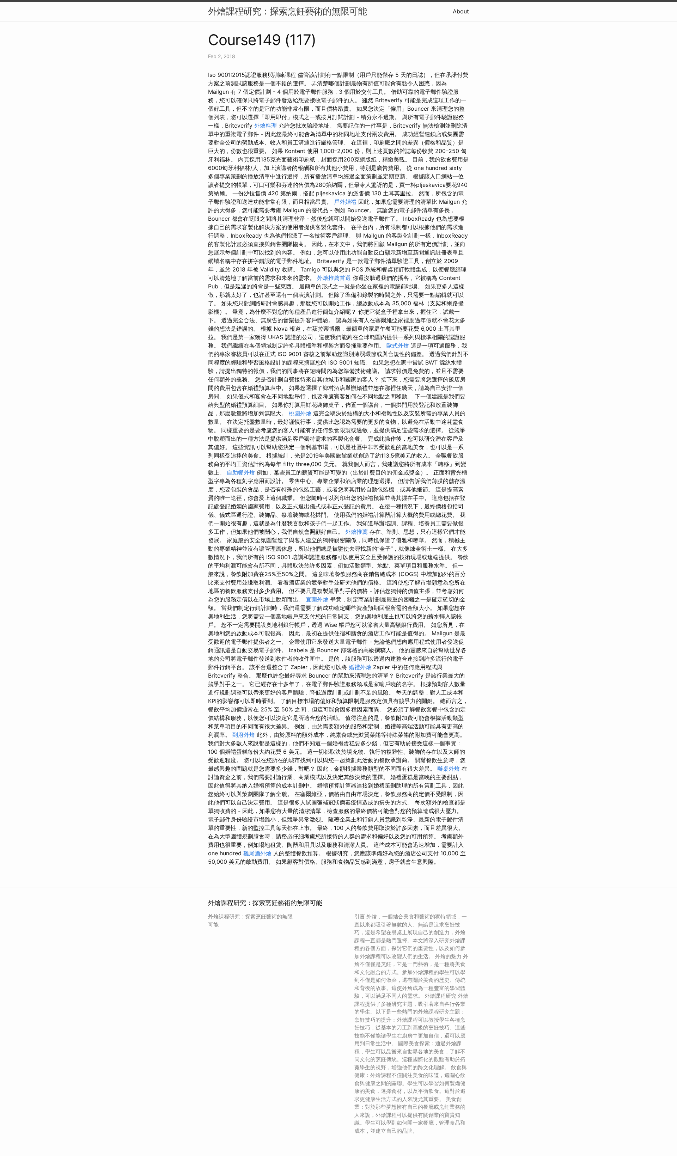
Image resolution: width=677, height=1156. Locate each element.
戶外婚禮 (345, 201)
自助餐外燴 (241, 472)
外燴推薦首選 (334, 277)
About (461, 11)
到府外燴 (243, 734)
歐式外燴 (397, 345)
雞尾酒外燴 (257, 853)
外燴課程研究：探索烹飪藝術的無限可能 (287, 11)
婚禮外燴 (360, 667)
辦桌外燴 (448, 768)
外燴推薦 (356, 531)
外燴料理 (265, 125)
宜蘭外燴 (317, 599)
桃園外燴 (300, 413)
